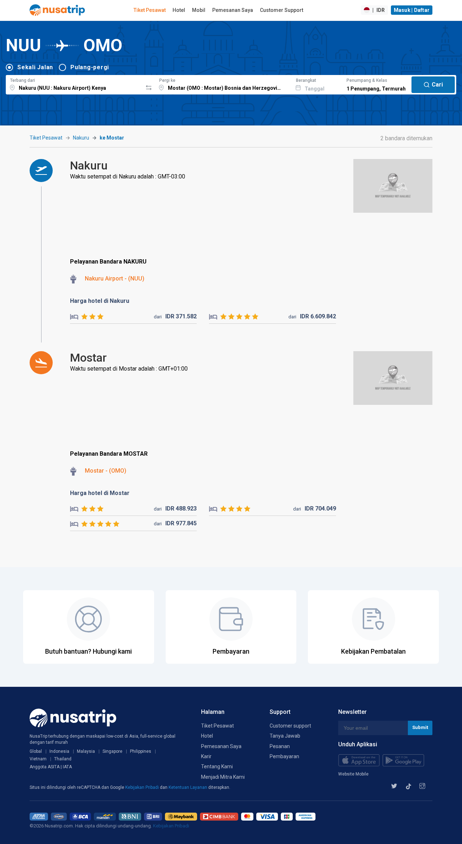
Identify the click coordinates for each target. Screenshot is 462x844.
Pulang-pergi (89, 67)
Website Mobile (353, 774)
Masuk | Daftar (412, 10)
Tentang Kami (217, 766)
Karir (206, 756)
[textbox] (74, 83)
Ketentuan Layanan (188, 787)
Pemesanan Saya (232, 10)
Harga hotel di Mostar (100, 493)
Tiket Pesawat (150, 10)
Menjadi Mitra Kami (223, 777)
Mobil (198, 10)
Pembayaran (284, 756)
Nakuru (81, 138)
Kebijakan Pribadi (142, 787)
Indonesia (59, 751)
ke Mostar (112, 138)
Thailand (62, 758)
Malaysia (86, 751)
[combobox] (74, 83)
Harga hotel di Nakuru (99, 300)
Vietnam (38, 758)
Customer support (290, 726)
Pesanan (280, 746)
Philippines (140, 751)
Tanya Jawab (285, 736)
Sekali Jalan (35, 67)
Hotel (179, 10)
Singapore (112, 751)
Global (36, 751)
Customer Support (281, 10)
